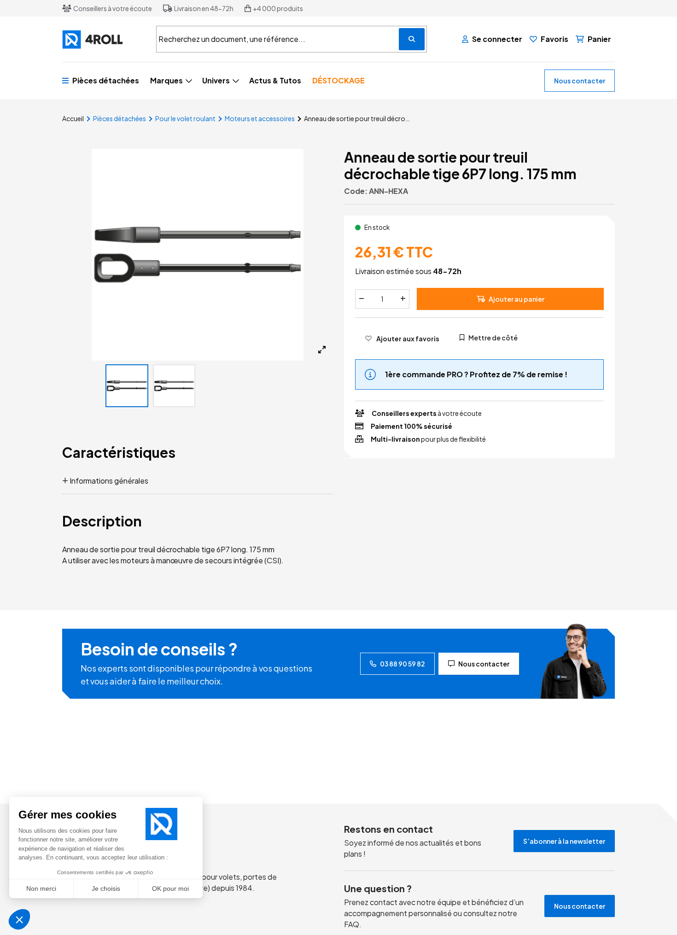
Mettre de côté (493, 337)
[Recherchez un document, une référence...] (412, 39)
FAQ (351, 924)
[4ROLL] (103, 39)
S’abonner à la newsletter (564, 841)
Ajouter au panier (516, 298)
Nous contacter (579, 80)
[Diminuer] (362, 298)
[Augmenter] (403, 298)
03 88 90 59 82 (402, 664)
